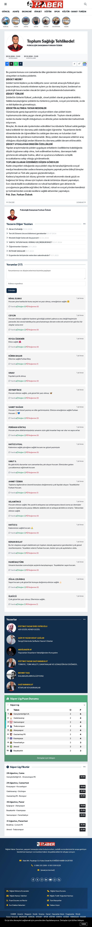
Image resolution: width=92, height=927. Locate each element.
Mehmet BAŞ (24, 673)
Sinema (41, 914)
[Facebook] (33, 880)
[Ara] (85, 4)
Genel (48, 914)
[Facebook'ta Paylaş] (7, 64)
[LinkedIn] (46, 880)
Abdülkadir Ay (25, 650)
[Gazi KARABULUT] (11, 686)
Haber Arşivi (55, 905)
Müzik (78, 914)
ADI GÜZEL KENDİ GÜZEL (29, 630)
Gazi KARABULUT (25, 685)
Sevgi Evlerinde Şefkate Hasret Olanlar (35, 641)
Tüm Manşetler (56, 900)
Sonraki (80, 202)
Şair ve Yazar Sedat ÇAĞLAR (31, 638)
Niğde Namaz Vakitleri (18, 896)
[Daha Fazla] (21, 64)
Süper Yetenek (12, 917)
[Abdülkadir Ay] (11, 651)
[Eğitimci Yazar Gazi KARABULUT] (11, 663)
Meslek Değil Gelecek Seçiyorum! (24, 238)
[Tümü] (84, 620)
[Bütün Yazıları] (84, 224)
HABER (13, 914)
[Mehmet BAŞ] (11, 675)
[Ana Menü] (5, 4)
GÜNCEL (6, 12)
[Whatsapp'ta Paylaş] (16, 64)
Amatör (20, 914)
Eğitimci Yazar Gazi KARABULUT (33, 661)
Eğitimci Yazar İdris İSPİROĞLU (32, 626)
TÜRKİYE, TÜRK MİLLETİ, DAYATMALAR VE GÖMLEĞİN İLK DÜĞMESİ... (48, 664)
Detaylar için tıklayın (46, 758)
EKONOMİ (27, 12)
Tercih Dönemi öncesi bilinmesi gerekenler (28, 234)
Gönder (11, 290)
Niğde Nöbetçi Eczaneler (19, 891)
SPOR (57, 12)
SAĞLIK (66, 917)
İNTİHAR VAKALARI (17, 251)
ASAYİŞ (16, 12)
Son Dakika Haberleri (17, 905)
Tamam (83, 924)
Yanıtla (13, 306)
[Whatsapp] (55, 880)
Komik (35, 914)
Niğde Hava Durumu (58, 891)
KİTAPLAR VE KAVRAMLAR (29, 688)
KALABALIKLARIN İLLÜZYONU (31, 676)
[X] (37, 880)
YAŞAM (83, 917)
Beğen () (22, 306)
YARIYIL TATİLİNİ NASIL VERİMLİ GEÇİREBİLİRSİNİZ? (31, 242)
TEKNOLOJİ (74, 917)
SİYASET (38, 12)
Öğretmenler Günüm (18, 247)
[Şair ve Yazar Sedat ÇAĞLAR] (11, 640)
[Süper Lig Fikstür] (84, 767)
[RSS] (59, 880)
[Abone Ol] (85, 64)
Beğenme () (33, 306)
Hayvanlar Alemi (58, 914)
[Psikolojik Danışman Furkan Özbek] (15, 43)
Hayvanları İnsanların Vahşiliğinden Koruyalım (38, 653)
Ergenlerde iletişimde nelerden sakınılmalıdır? (29, 255)
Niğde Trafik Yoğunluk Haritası (61, 896)
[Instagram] (42, 880)
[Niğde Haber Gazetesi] (45, 4)
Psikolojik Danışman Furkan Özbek (44, 45)
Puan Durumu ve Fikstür (18, 900)
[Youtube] (50, 880)
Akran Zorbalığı (16, 229)
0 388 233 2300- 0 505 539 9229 (47, 865)
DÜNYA (59, 917)
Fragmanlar (70, 914)
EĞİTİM (48, 12)
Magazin (28, 914)
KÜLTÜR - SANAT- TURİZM (74, 12)
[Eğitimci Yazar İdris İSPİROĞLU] (11, 628)
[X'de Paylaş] (11, 64)
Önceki (11, 202)
